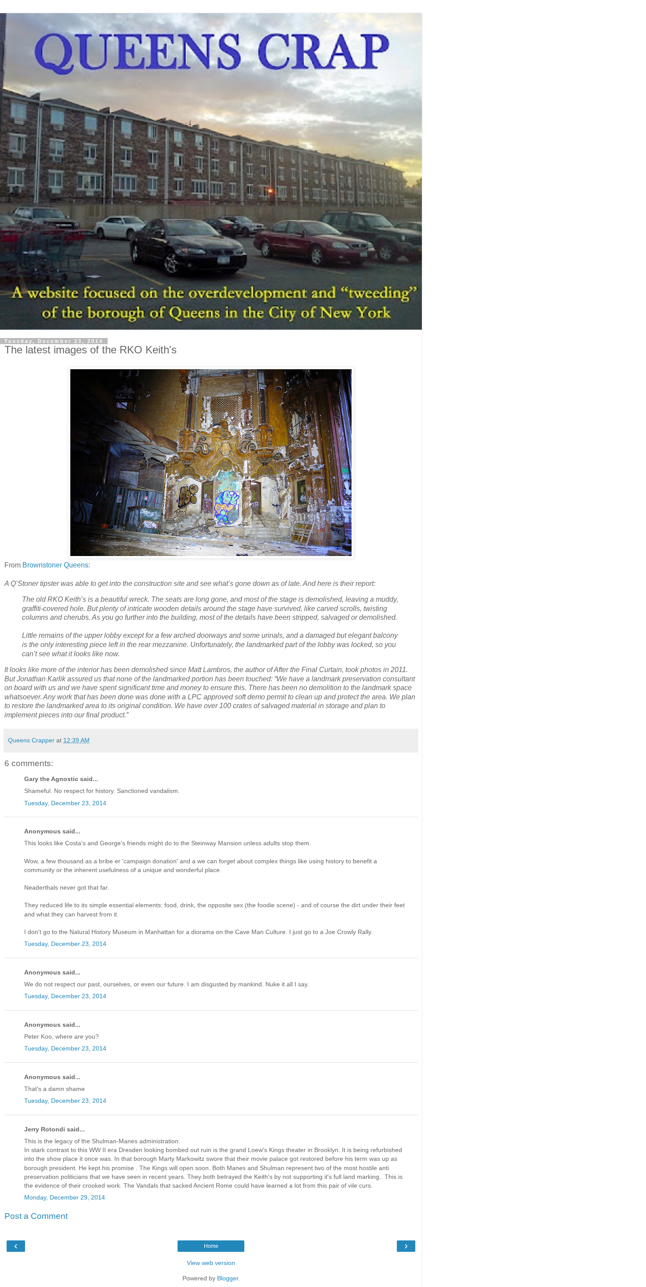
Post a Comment (36, 1216)
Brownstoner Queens (55, 565)
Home (211, 1246)
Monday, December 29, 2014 (64, 1197)
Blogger (227, 1278)
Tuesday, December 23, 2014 (65, 803)
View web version (211, 1262)
